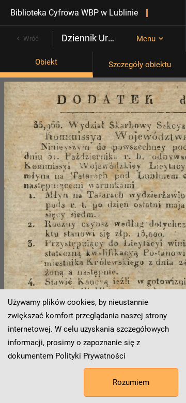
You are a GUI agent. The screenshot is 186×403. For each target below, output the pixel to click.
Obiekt (46, 62)
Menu (146, 38)
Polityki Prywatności (90, 356)
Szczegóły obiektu (140, 64)
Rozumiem (131, 382)
